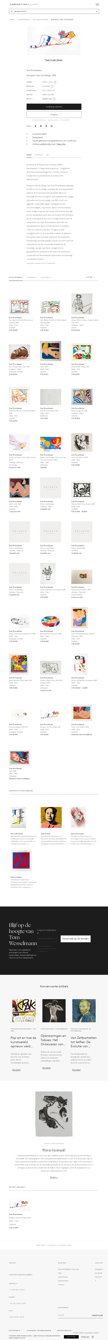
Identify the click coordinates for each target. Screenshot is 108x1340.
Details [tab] (29, 155)
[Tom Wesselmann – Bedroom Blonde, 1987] (81, 394)
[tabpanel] (50, 214)
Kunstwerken (63, 1281)
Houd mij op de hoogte (75, 938)
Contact (61, 1285)
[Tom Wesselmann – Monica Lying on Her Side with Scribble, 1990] (50, 664)
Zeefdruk (46, 86)
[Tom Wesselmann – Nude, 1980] (50, 350)
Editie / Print (47, 82)
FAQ (59, 1273)
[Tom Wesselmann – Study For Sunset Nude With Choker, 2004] (19, 441)
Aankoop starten (54, 106)
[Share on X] (41, 126)
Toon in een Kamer (54, 60)
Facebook (98, 1273)
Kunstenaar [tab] (39, 155)
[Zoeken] (96, 11)
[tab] (16, 279)
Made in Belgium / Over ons (68, 1269)
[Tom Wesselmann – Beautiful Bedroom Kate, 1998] (50, 617)
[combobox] (54, 11)
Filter (89, 277)
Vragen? (54, 114)
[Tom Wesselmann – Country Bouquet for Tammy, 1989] (50, 573)
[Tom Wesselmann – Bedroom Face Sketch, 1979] (81, 573)
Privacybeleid (64, 1330)
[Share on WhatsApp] (52, 126)
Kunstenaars (24, 19)
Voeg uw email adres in (46, 932)
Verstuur (97, 1315)
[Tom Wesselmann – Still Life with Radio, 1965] (50, 394)
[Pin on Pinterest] (46, 126)
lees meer (16, 1069)
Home (12, 19)
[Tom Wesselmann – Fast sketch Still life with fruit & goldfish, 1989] (19, 303)
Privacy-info (85, 1337)
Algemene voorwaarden (39, 1330)
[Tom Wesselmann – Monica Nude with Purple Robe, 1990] (19, 617)
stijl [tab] (47, 155)
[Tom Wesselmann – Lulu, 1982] (19, 754)
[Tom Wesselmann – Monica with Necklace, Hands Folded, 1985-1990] (81, 303)
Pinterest (98, 1277)
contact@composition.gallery (20, 1274)
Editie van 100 (48, 94)
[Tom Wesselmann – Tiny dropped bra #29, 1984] (19, 350)
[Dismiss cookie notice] (93, 1337)
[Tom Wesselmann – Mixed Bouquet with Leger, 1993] (19, 664)
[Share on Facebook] (35, 126)
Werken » (54, 1177)
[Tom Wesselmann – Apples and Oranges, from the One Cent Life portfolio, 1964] (50, 441)
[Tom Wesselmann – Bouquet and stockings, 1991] (50, 710)
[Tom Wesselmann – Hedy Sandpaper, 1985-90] (19, 710)
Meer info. (61, 144)
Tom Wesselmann (40, 19)
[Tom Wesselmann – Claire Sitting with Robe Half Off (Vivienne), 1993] (81, 617)
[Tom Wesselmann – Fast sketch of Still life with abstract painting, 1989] (50, 303)
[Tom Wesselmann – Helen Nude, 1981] (19, 487)
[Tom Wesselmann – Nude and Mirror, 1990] (81, 441)
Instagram (99, 1269)
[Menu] (97, 4)
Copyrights (15, 1330)
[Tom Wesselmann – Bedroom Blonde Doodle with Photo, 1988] (19, 394)
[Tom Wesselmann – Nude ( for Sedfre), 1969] (81, 710)
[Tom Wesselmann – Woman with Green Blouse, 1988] (81, 487)
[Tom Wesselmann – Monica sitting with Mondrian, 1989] (81, 664)
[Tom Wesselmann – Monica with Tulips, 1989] (81, 350)
